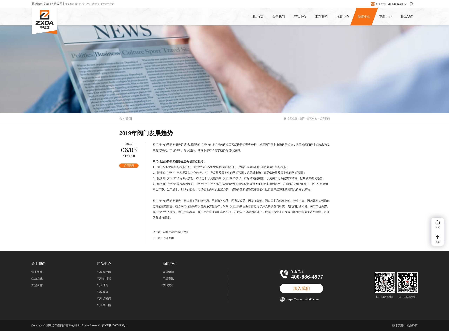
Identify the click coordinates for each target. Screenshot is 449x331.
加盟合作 (37, 285)
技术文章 (168, 285)
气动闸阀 (168, 238)
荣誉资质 (37, 271)
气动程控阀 (104, 271)
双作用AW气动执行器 (176, 231)
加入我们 (301, 288)
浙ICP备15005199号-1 (115, 325)
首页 (302, 118)
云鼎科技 (412, 325)
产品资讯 (168, 278)
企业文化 (37, 278)
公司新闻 (325, 118)
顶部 (437, 242)
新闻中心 (312, 118)
